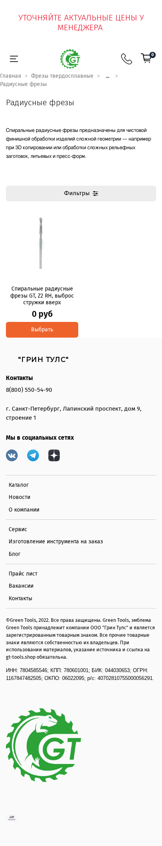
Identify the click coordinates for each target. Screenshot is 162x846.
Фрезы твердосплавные (62, 76)
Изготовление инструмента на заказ (56, 541)
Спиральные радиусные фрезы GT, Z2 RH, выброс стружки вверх (42, 295)
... (107, 76)
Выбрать (42, 329)
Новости (19, 497)
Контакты (20, 598)
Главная (10, 76)
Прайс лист (23, 573)
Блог (14, 554)
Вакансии (21, 586)
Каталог (19, 485)
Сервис (18, 529)
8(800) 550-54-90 (29, 389)
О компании (24, 509)
